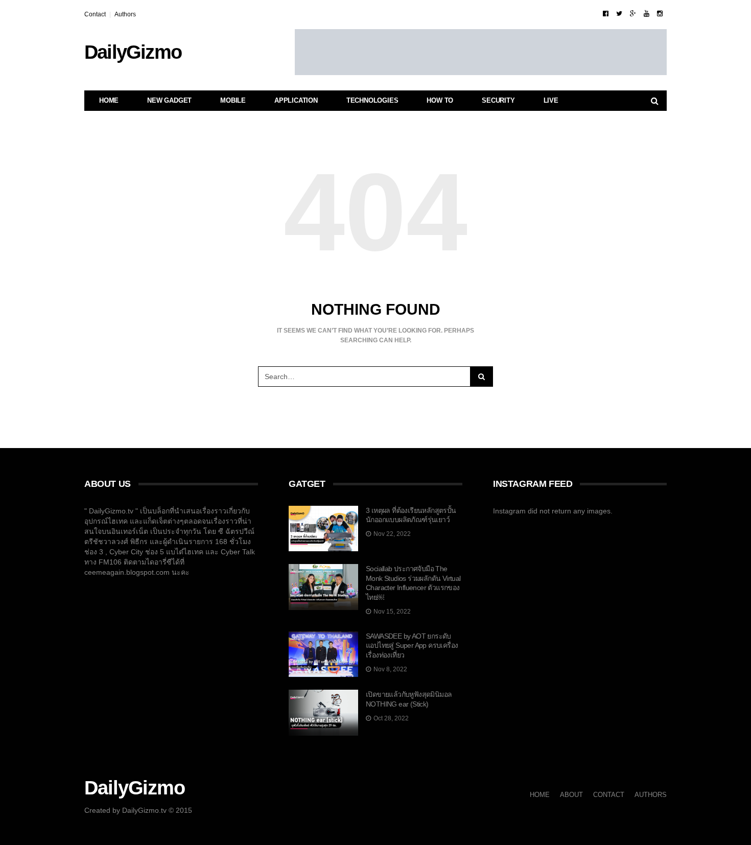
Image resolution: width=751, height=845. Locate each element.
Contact (95, 14)
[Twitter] (619, 13)
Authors (125, 14)
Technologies (372, 100)
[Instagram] (660, 13)
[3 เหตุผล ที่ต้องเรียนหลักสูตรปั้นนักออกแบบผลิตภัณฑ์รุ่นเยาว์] (323, 529)
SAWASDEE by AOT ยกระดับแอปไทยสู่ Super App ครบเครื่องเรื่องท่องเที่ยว (412, 645)
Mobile (233, 100)
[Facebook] (605, 13)
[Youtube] (646, 13)
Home (109, 100)
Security (498, 100)
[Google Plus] (633, 13)
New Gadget (169, 100)
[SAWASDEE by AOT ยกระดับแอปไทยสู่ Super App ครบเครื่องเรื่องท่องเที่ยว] (323, 654)
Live (551, 100)
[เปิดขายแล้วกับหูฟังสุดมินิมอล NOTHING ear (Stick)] (323, 713)
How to (440, 100)
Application (296, 100)
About (571, 795)
